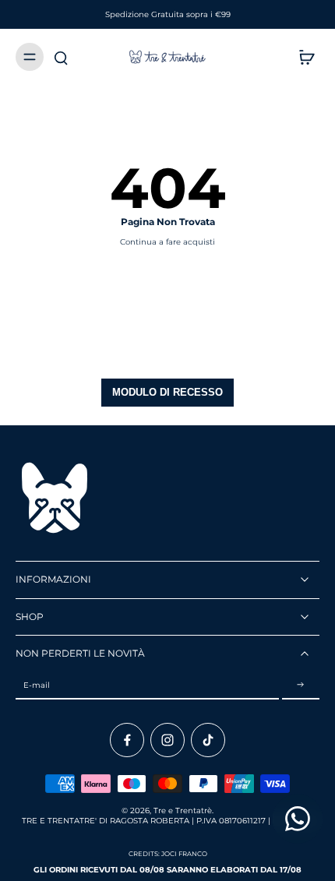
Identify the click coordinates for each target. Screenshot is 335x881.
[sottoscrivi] (300, 686)
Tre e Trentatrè (182, 810)
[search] (61, 56)
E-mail (36, 685)
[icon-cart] (302, 56)
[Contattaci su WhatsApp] (298, 819)
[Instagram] (167, 740)
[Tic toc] (208, 740)
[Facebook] (127, 740)
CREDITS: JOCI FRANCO (168, 854)
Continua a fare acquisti (167, 242)
